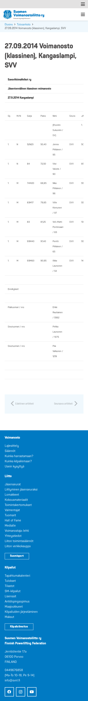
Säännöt (10, 451)
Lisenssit (10, 596)
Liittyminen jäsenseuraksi (21, 490)
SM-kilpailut (12, 591)
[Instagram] (20, 691)
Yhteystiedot (13, 536)
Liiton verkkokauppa (17, 546)
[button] (82, 4)
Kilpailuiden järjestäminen (21, 612)
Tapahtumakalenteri (17, 576)
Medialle (10, 526)
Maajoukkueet (14, 607)
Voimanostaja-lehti (17, 531)
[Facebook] (9, 691)
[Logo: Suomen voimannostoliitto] (23, 14)
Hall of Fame (13, 520)
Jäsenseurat (13, 484)
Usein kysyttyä (14, 466)
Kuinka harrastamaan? (19, 456)
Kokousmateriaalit (16, 500)
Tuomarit (10, 515)
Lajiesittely (12, 446)
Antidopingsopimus (17, 601)
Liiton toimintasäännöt (19, 541)
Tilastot (9, 586)
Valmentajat (12, 510)
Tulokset (10, 581)
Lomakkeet (12, 495)
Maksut (9, 617)
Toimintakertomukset (18, 505)
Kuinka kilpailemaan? (18, 461)
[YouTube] (31, 691)
